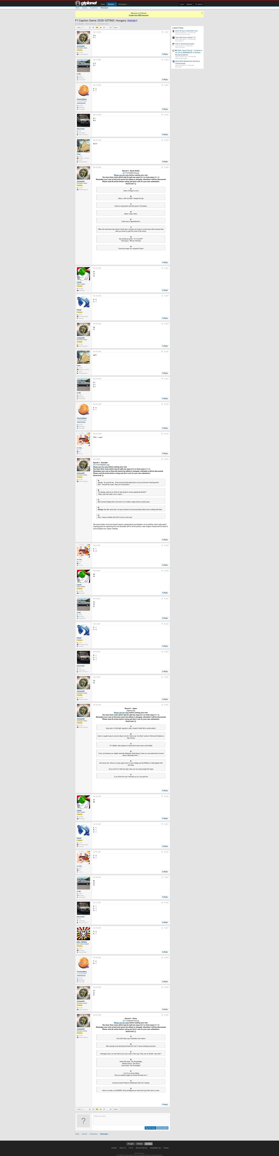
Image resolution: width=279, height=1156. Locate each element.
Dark (140, 1144)
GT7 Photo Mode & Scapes (182, 34)
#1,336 (166, 570)
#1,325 (166, 140)
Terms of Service (141, 1148)
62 (111, 27)
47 (104, 27)
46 (100, 27)
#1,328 (166, 296)
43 (90, 27)
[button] (115, 4)
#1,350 (166, 1015)
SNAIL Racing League (181, 58)
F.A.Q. (131, 1148)
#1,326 (166, 167)
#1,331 (166, 379)
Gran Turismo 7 (179, 41)
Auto (149, 1144)
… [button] (86, 27)
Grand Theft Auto (180, 47)
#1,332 (166, 404)
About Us (123, 1148)
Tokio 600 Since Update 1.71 (185, 37)
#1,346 (166, 902)
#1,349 (166, 987)
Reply (166, 54)
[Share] (162, 32)
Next (115, 27)
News (103, 4)
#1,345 (166, 877)
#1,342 (166, 796)
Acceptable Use (155, 1148)
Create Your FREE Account (138, 15)
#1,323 (166, 85)
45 (97, 27)
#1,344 (166, 852)
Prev (79, 27)
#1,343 (166, 824)
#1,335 (166, 545)
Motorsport (178, 67)
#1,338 (166, 624)
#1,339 (166, 651)
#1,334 (166, 459)
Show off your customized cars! (186, 31)
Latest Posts (177, 28)
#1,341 (166, 705)
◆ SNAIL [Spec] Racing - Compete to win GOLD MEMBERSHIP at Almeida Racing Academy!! (188, 52)
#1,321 (166, 32)
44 (93, 27)
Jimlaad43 (80, 24)
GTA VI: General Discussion (184, 44)
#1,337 (166, 598)
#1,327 (166, 268)
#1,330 (166, 351)
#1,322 (166, 60)
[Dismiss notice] (202, 13)
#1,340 (166, 677)
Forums (111, 4)
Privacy (166, 1148)
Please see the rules (121, 175)
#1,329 (166, 324)
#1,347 (166, 928)
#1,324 (166, 115)
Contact (114, 1148)
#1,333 (166, 433)
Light (131, 1144)
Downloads (122, 4)
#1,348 (166, 957)
